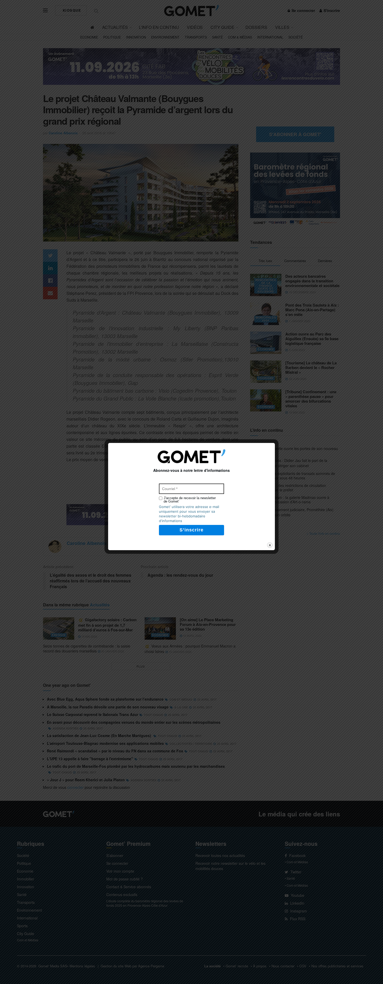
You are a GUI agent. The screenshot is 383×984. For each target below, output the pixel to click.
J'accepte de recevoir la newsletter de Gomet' (190, 499)
